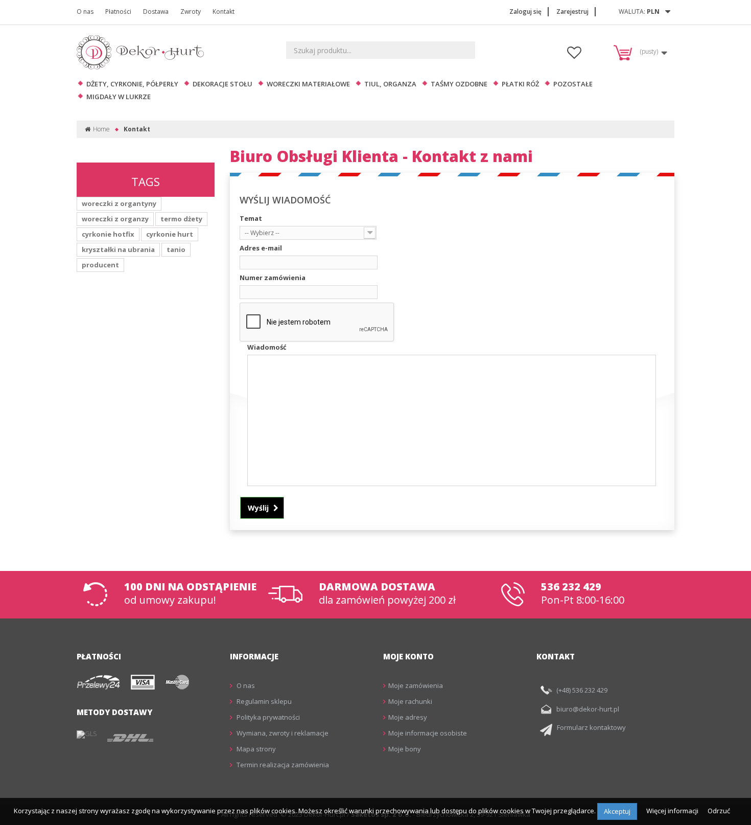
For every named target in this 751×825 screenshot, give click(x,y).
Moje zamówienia (415, 685)
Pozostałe (573, 84)
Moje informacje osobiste (427, 733)
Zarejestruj (572, 11)
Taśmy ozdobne (459, 84)
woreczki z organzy (115, 218)
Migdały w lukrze (118, 97)
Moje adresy (407, 717)
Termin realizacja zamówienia (282, 764)
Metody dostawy (114, 712)
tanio (176, 249)
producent (100, 264)
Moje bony (404, 748)
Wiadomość (267, 347)
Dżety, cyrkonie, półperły (132, 84)
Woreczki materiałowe (308, 84)
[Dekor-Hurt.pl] (143, 52)
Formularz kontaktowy (591, 727)
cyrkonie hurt (169, 234)
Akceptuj (617, 811)
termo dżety (181, 218)
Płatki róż (520, 84)
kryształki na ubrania (118, 249)
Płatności (118, 12)
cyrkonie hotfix (108, 234)
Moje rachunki (410, 701)
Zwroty (190, 12)
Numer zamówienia (273, 277)
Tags (145, 181)
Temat (251, 218)
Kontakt (223, 12)
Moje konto (408, 656)
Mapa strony (255, 748)
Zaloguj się (525, 11)
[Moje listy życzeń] (574, 55)
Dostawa (156, 12)
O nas (85, 12)
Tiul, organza (390, 84)
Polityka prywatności (267, 717)
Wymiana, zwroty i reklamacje (281, 733)
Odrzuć (719, 810)
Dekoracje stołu (222, 84)
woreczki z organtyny (119, 203)
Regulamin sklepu (263, 701)
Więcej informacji (673, 810)
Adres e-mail (261, 248)
